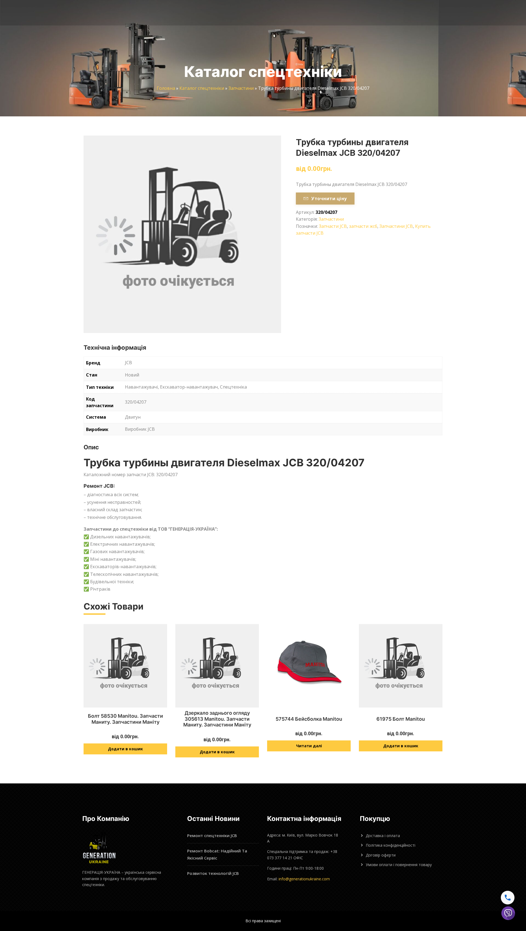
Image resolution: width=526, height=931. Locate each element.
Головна (166, 88)
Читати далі (309, 745)
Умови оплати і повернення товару (399, 864)
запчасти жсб (363, 226)
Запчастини (241, 88)
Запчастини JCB (396, 226)
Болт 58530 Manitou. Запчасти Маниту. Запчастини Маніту (125, 719)
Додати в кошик (125, 748)
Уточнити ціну (329, 199)
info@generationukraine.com (304, 878)
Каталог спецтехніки (201, 88)
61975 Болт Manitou (400, 719)
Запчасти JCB (333, 226)
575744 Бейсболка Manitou (309, 719)
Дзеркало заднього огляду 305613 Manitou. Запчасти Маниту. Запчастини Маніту (217, 719)
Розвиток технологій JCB (213, 873)
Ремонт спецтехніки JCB (212, 835)
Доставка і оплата (383, 835)
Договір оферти (381, 855)
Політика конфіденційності (390, 845)
